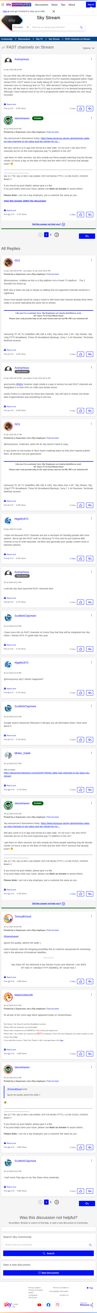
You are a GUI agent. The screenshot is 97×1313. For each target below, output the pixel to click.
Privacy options (35, 1288)
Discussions (41, 4)
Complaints (33, 1295)
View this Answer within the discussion (25, 201)
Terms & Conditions (60, 1288)
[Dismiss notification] (54, 11)
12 (9, 981)
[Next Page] (56, 234)
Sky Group (33, 1297)
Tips (63, 4)
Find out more (52, 132)
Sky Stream (48, 17)
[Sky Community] (18, 4)
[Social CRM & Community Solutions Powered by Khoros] (86, 1304)
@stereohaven (11, 936)
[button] (91, 59)
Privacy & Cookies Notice (36, 1291)
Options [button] (87, 48)
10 (9, 790)
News (54, 4)
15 (9, 1191)
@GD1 (19, 384)
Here (61, 1040)
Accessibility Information (58, 1291)
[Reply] (89, 108)
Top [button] (91, 1288)
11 (9, 214)
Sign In (91, 4)
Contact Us (64, 1295)
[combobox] (54, 27)
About (71, 4)
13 (9, 1053)
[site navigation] (2, 4)
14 (9, 1147)
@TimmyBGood (14, 1089)
